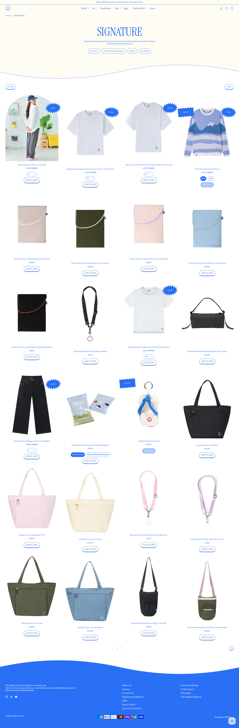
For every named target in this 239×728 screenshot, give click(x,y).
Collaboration (187, 689)
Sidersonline (18, 716)
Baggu (132, 51)
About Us (126, 685)
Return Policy (128, 704)
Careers (126, 689)
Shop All (94, 51)
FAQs (124, 700)
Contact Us (127, 693)
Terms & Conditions (132, 708)
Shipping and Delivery (133, 697)
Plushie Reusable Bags (114, 51)
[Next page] (231, 648)
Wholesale (186, 693)
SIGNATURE (19, 16)
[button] (226, 8)
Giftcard (145, 51)
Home (8, 16)
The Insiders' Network (191, 697)
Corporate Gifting (189, 685)
